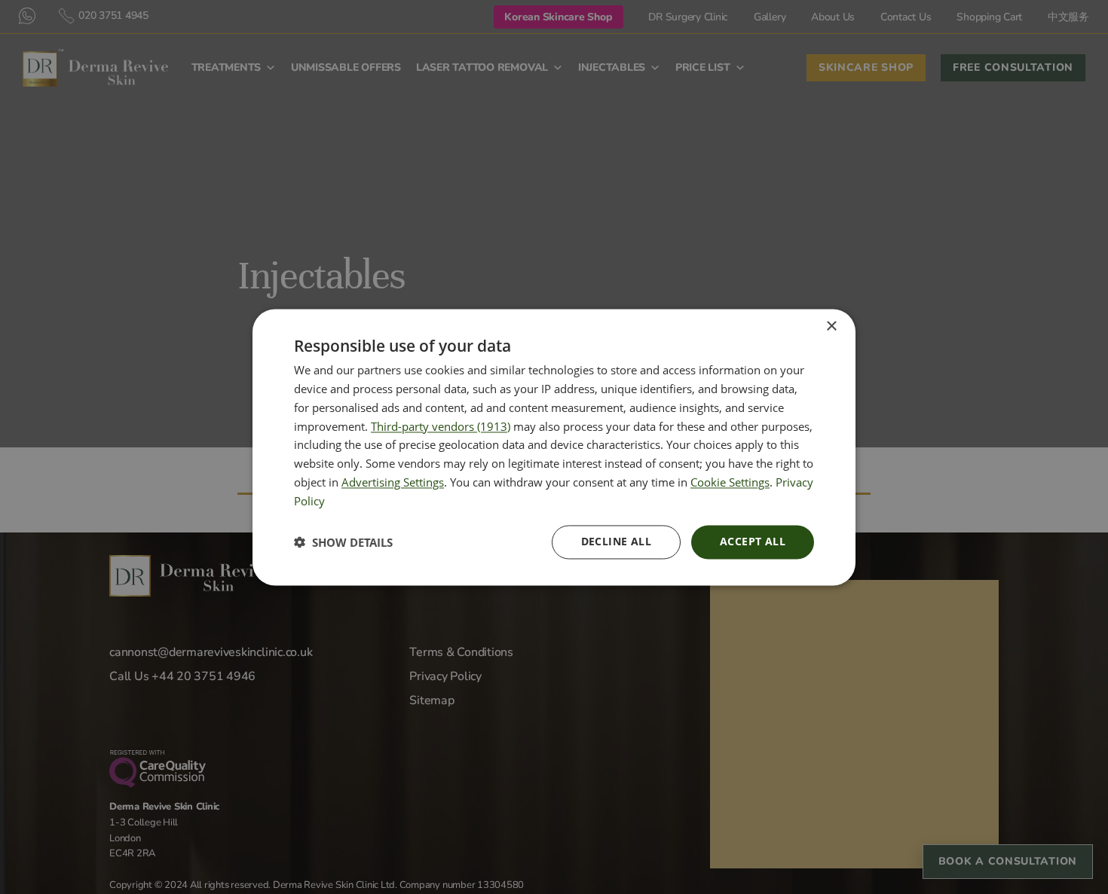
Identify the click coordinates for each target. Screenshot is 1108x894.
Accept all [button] (752, 541)
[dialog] (554, 447)
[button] (343, 542)
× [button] (831, 326)
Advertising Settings (392, 482)
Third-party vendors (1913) (440, 426)
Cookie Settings (730, 482)
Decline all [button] (616, 541)
